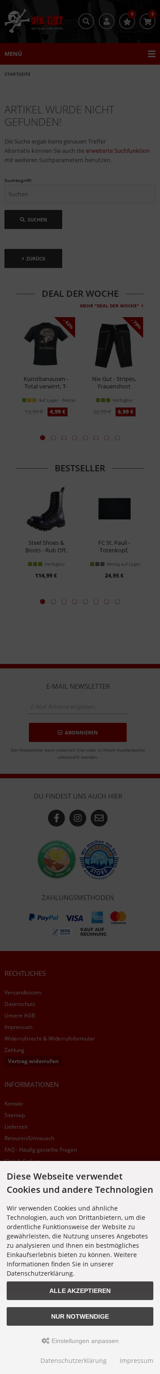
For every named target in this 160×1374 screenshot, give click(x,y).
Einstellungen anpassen (84, 1340)
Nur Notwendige (80, 1316)
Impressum (136, 1360)
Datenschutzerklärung (73, 1360)
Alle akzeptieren (80, 1290)
